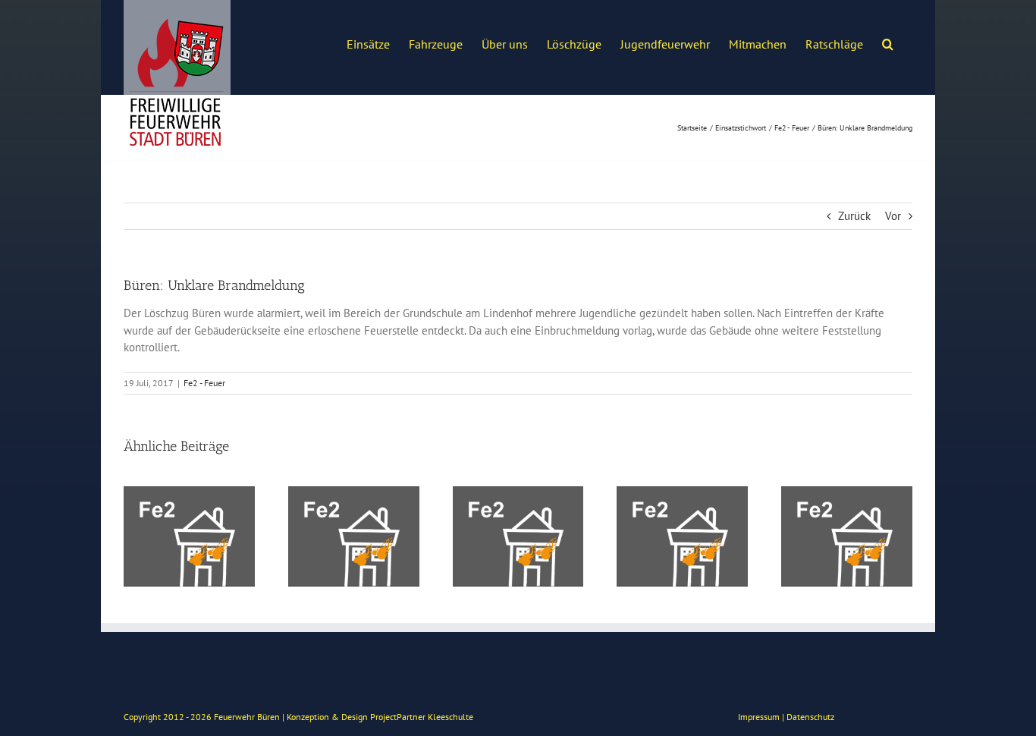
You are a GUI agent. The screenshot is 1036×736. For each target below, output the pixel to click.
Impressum (759, 716)
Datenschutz (810, 716)
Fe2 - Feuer (204, 382)
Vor (893, 216)
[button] (887, 42)
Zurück (854, 216)
